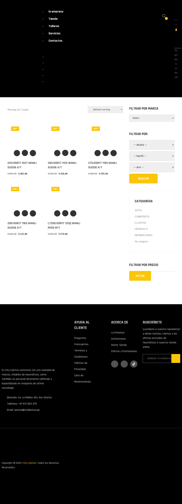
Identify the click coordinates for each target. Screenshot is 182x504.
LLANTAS (140, 222)
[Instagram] (124, 364)
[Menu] (43, 49)
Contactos (55, 41)
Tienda (53, 19)
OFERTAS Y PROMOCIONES (143, 232)
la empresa (56, 11)
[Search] (143, 178)
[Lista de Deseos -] (164, 20)
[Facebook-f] (114, 364)
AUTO (138, 210)
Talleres (54, 26)
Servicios (54, 33)
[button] (25, 153)
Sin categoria (141, 241)
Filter (140, 276)
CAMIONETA (142, 216)
